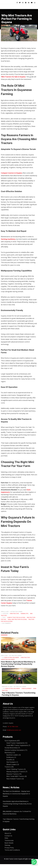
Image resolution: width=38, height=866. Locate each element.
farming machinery (8, 239)
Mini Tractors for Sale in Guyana (13, 77)
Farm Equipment (27, 688)
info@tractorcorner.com (14, 730)
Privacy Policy (9, 848)
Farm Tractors (14, 613)
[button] (34, 862)
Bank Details (9, 843)
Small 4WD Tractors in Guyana (17, 619)
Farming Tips (24, 613)
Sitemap (7, 845)
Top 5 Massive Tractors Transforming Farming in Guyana (18, 694)
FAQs (6, 838)
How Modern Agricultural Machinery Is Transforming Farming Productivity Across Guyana (18, 664)
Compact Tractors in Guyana (16, 617)
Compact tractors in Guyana (11, 173)
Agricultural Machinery (11, 657)
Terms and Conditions (12, 850)
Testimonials (9, 840)
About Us (8, 833)
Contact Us (8, 836)
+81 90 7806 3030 (12, 726)
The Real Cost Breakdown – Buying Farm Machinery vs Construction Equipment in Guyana (16, 793)
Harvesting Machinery (8, 659)
